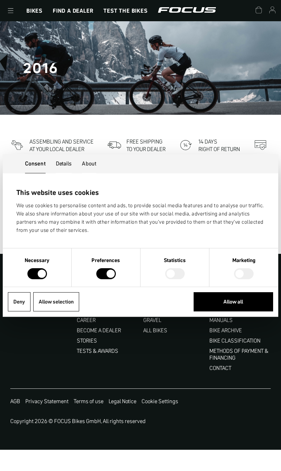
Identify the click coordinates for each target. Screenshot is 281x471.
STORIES (87, 340)
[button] (10, 10)
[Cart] (258, 11)
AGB (15, 401)
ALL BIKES (155, 330)
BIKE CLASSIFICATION (234, 340)
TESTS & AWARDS (97, 351)
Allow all (233, 301)
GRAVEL (152, 320)
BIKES (34, 10)
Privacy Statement (47, 401)
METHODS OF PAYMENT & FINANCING (238, 354)
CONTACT (220, 368)
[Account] (272, 11)
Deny (19, 301)
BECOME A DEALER (99, 330)
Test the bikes (125, 10)
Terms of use (88, 401)
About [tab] (89, 163)
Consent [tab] (35, 163)
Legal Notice (122, 401)
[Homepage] (187, 10)
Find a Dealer (73, 10)
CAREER (86, 320)
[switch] (106, 274)
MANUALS (221, 320)
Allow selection (56, 301)
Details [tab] (64, 163)
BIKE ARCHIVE (225, 330)
